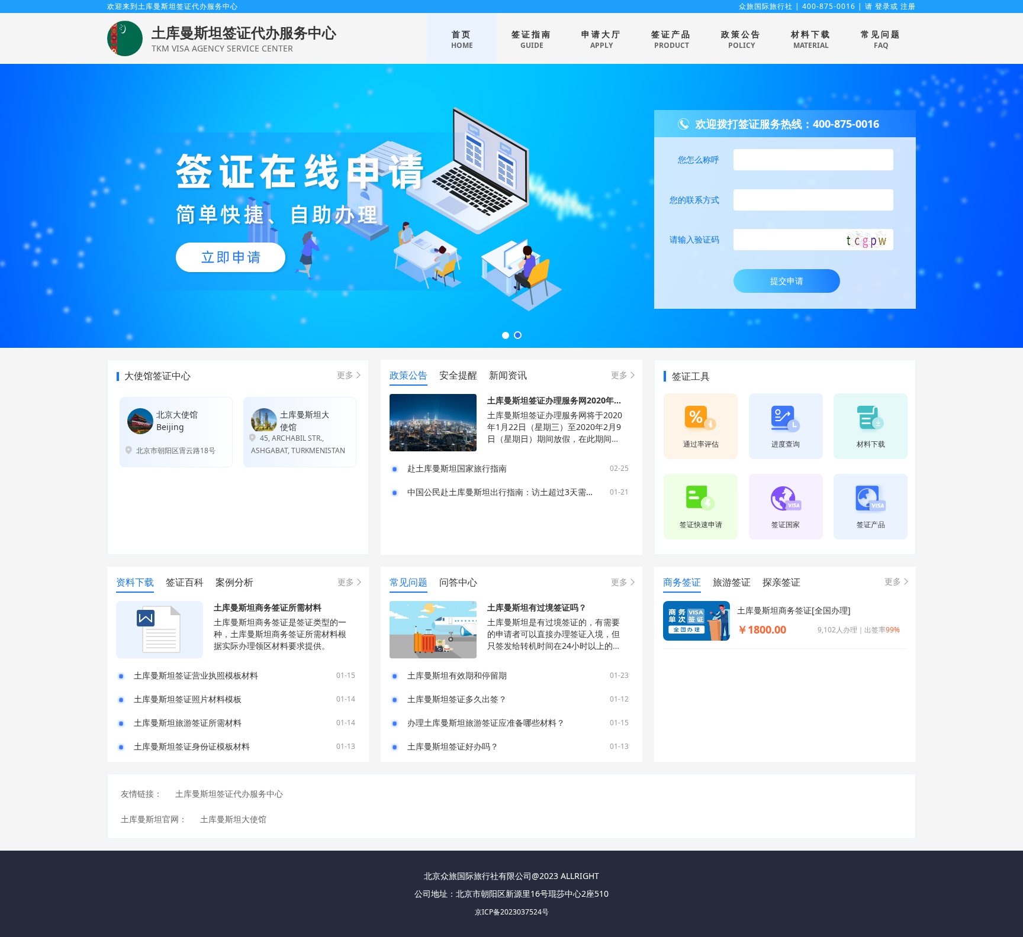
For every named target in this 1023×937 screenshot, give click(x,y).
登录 (882, 6)
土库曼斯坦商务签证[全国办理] (794, 610)
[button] (505, 335)
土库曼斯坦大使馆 (233, 819)
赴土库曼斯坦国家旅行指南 (457, 468)
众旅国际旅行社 (766, 6)
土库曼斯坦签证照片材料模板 (188, 699)
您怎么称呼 (698, 159)
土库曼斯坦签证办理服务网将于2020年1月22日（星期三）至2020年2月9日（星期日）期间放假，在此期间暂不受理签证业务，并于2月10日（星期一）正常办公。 (554, 438)
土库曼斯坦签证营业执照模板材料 (196, 675)
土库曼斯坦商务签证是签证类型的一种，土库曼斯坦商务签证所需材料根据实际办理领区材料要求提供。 (280, 633)
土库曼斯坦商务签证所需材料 (267, 607)
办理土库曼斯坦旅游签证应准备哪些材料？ (486, 723)
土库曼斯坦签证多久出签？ (457, 699)
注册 (908, 6)
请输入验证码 (694, 239)
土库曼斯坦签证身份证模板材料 (192, 746)
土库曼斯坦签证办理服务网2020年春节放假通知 (575, 400)
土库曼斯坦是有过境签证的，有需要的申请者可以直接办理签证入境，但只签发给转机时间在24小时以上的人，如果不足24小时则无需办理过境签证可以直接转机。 (554, 645)
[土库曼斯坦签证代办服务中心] (125, 37)
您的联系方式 (694, 199)
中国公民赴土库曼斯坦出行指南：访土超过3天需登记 (505, 492)
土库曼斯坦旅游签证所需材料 (188, 723)
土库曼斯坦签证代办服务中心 (244, 32)
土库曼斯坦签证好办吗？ (452, 746)
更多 (345, 374)
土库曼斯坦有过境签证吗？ (537, 607)
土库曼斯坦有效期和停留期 (457, 675)
